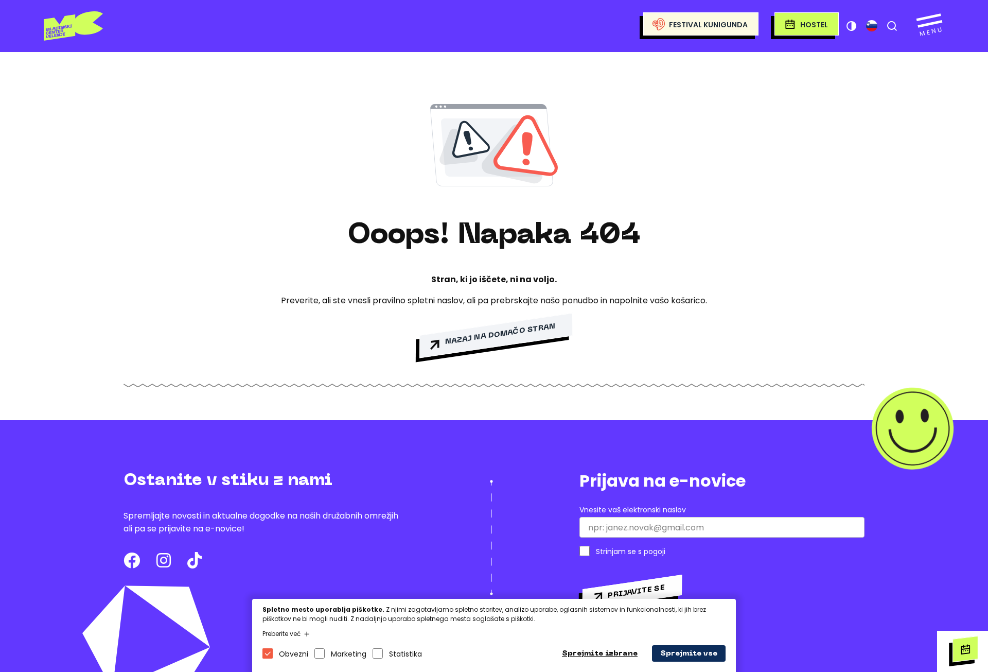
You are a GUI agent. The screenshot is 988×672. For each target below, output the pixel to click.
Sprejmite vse (688, 653)
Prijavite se (636, 591)
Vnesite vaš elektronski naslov (632, 510)
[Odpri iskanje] (891, 25)
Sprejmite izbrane (600, 653)
